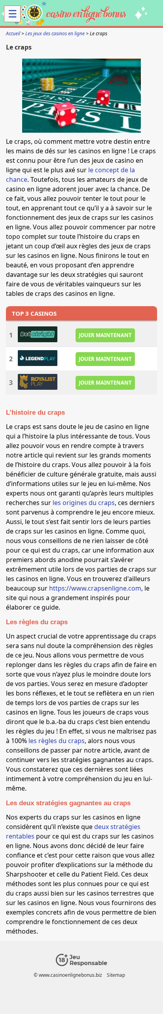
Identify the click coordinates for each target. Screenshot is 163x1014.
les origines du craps (84, 502)
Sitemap (116, 975)
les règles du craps (56, 740)
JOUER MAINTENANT (105, 335)
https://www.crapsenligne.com (95, 588)
